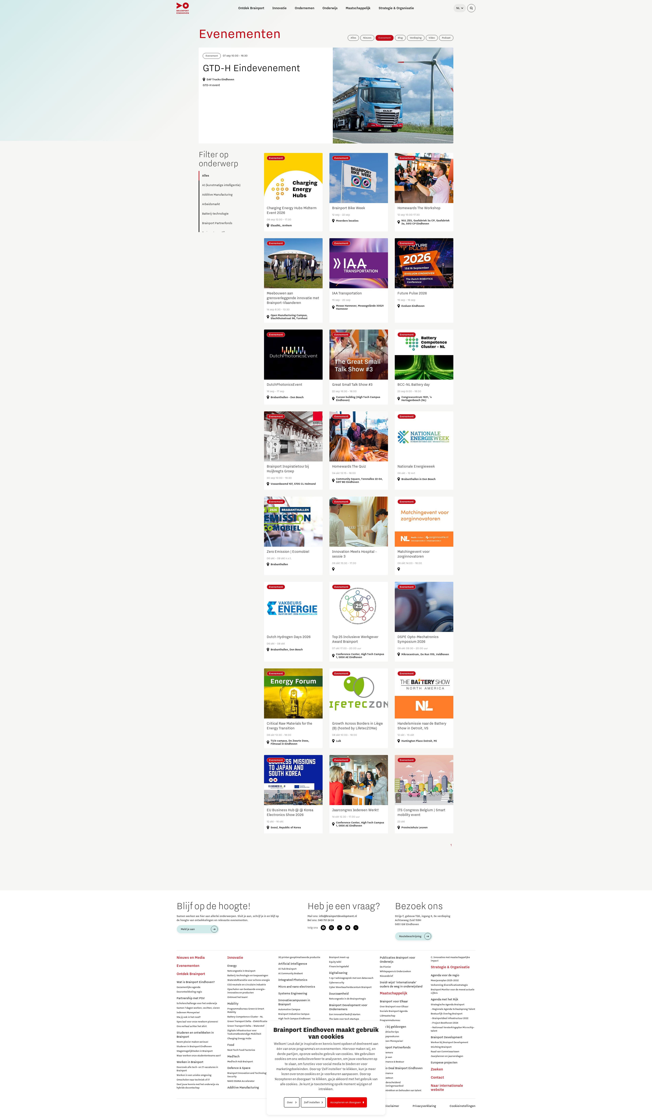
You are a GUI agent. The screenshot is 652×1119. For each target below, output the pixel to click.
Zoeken (437, 1069)
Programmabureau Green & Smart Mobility (245, 1010)
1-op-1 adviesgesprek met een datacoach (351, 978)
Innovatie (235, 958)
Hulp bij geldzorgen (393, 1027)
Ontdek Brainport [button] (251, 8)
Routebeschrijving (410, 936)
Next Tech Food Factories (241, 1050)
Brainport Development (446, 1037)
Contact (437, 1078)
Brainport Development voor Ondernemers (348, 1007)
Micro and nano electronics (296, 986)
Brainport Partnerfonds (217, 223)
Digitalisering (338, 973)
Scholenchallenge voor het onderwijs (197, 1003)
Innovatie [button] (279, 8)
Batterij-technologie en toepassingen (247, 975)
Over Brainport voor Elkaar (394, 1006)
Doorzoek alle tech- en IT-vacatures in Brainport (197, 1069)
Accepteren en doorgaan (345, 1102)
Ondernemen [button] (304, 8)
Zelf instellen (312, 1102)
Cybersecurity (336, 982)
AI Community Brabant (290, 973)
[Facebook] (323, 927)
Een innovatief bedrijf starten (344, 1014)
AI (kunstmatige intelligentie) (221, 185)
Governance (386, 1073)
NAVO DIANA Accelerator (241, 1081)
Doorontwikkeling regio (189, 991)
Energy (232, 966)
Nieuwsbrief (386, 976)
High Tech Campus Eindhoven (294, 1018)
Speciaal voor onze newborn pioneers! (197, 1021)
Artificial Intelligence (292, 964)
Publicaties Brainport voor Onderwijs (397, 959)
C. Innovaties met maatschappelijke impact (450, 959)
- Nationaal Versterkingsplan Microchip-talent (452, 1029)
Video (432, 38)
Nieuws (367, 38)
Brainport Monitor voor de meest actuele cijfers (452, 991)
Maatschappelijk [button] (358, 8)
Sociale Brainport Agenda (394, 1011)
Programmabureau (390, 1020)
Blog (400, 38)
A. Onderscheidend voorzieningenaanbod (391, 1084)
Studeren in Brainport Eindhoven (194, 1046)
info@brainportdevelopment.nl (338, 916)
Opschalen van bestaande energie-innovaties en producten (246, 991)
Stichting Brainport (441, 1047)
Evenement (384, 38)
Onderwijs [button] (330, 8)
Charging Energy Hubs (239, 1038)
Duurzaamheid (339, 993)
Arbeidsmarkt (211, 204)
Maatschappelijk (393, 993)
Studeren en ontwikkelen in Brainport (195, 1035)
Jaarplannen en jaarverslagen (447, 1056)
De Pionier (385, 967)
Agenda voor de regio (445, 975)
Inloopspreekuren (389, 1036)
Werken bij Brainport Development (449, 1042)
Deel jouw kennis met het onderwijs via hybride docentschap (198, 1086)
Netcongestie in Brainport (241, 971)
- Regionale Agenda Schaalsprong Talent (453, 1009)
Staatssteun (386, 1078)
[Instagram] (331, 927)
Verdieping (416, 38)
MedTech (233, 1056)
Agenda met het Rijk (444, 999)
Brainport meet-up (339, 957)
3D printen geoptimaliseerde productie (299, 957)
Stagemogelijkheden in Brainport (195, 1051)
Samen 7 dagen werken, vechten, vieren (198, 1008)
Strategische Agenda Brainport (447, 1004)
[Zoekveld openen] (471, 8)
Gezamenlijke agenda (188, 987)
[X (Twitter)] (356, 927)
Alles (353, 38)
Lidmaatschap (387, 1015)
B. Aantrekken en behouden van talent (400, 1090)
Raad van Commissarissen (445, 1051)
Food (230, 1045)
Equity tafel (335, 962)
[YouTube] (347, 927)
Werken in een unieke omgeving (194, 1075)
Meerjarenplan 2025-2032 (445, 980)
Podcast (446, 38)
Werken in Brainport (190, 1062)
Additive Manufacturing (217, 194)
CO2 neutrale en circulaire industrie (246, 984)
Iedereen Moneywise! (188, 1012)
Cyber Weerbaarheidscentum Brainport (350, 987)
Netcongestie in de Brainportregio (347, 998)
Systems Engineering (292, 993)
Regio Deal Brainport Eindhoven (401, 1068)
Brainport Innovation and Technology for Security (249, 1075)
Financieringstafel (339, 966)
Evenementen (188, 966)
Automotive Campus (289, 1009)
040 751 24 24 (326, 920)
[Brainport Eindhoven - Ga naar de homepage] (183, 8)
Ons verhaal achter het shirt (192, 1026)
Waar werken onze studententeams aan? (199, 1055)
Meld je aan (188, 929)
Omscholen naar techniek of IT (193, 1079)
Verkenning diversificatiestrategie (449, 985)
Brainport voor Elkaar (394, 1001)
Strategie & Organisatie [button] (396, 8)
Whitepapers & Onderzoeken (395, 971)
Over (290, 1102)
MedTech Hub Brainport (240, 1061)
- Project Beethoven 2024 (444, 1023)
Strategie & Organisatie (450, 967)
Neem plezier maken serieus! (192, 1042)
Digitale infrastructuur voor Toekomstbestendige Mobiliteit (244, 1032)
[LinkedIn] (339, 927)
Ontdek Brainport (191, 974)
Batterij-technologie (215, 213)
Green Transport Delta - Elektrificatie (247, 1021)
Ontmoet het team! (237, 997)
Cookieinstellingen (462, 1106)
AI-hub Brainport (287, 969)
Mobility (232, 1003)
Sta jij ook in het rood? (189, 1017)
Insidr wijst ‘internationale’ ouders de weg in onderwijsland (401, 984)
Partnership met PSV (191, 998)
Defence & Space (238, 1068)
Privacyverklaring (424, 1106)
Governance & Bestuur (392, 1061)
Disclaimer (391, 1106)
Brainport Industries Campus (293, 1014)
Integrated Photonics (292, 980)
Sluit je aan (386, 1057)
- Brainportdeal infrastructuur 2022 (449, 1018)
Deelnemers (386, 1052)
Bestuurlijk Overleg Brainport (446, 1013)
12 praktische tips (389, 1032)
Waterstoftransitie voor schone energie (248, 980)
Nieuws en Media (191, 958)
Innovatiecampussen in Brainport (294, 1002)
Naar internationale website (447, 1088)
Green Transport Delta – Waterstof (245, 1026)
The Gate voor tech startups (344, 1019)
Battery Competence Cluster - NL (245, 1016)
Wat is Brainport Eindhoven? (196, 982)
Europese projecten (444, 1062)
